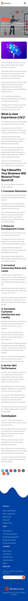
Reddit (3, 473)
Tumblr (23, 470)
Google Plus (19, 470)
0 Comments (6, 31)
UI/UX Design (5, 19)
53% (2, 206)
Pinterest (10, 470)
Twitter (2, 470)
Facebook (6, 470)
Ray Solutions (6, 29)
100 (11, 250)
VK (7, 473)
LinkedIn (15, 470)
